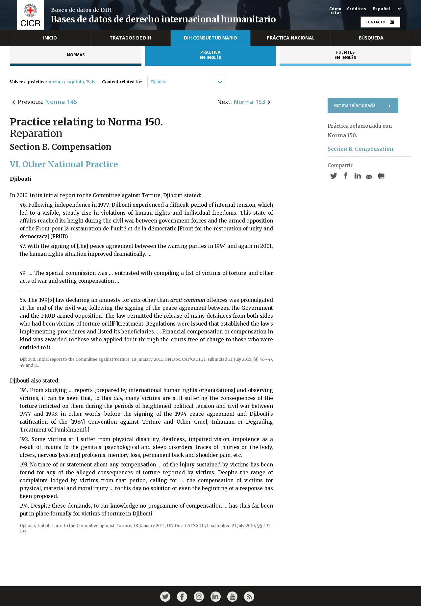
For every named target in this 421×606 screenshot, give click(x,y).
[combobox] (151, 82)
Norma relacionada (355, 105)
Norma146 (61, 102)
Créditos (356, 9)
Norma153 (249, 102)
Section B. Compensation (360, 149)
